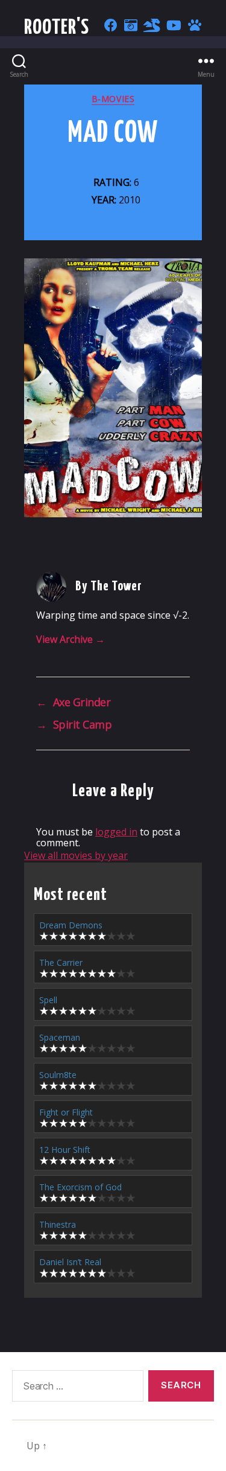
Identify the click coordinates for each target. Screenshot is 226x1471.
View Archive (70, 639)
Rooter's (57, 28)
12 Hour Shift (64, 1149)
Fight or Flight (66, 1112)
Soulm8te (58, 1074)
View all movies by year (76, 855)
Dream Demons (70, 925)
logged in (116, 831)
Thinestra (57, 1224)
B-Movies (113, 99)
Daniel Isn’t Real (70, 1262)
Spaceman (59, 1037)
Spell (48, 1000)
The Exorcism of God (80, 1187)
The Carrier (61, 962)
